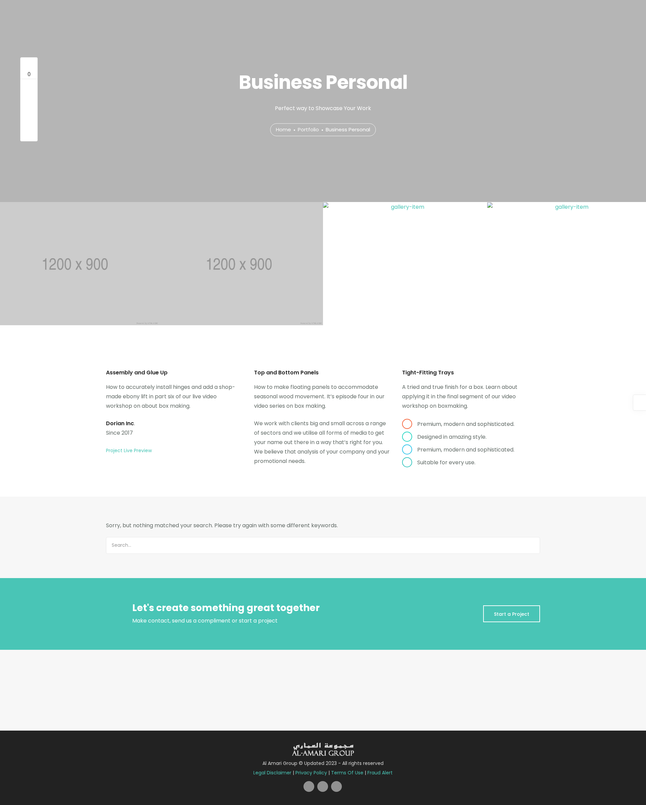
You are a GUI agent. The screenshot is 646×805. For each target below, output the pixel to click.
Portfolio (308, 129)
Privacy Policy (311, 772)
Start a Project (511, 614)
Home (283, 129)
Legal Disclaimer (272, 772)
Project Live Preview (129, 450)
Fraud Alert (380, 772)
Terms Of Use (347, 772)
